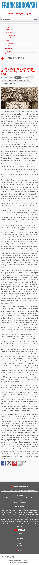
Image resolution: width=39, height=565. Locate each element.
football (20, 80)
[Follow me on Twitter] (4, 19)
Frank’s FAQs (11, 35)
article (20, 164)
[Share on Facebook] (3, 463)
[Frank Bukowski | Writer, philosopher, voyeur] (19, 6)
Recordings (8, 48)
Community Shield (12, 80)
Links (9, 38)
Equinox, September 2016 (20, 502)
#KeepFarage (20, 493)
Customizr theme (24, 562)
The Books (8, 46)
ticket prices (12, 83)
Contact (7, 54)
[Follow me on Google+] (8, 19)
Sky (29, 80)
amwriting (31, 77)
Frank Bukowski (17, 560)
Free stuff (8, 51)
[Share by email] (20, 463)
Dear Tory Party (20, 495)
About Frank (9, 29)
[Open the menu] (35, 18)
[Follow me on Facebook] (6, 19)
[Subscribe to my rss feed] (2, 19)
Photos (7, 40)
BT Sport (4, 80)
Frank (31, 83)
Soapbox (18, 77)
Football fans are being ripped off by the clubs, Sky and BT (18, 71)
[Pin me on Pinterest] (10, 19)
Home (7, 27)
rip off (25, 80)
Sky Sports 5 (5, 83)
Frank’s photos (12, 43)
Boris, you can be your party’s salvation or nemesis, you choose (20, 490)
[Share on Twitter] (9, 463)
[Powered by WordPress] (29, 559)
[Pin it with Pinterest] (14, 463)
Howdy (10, 32)
